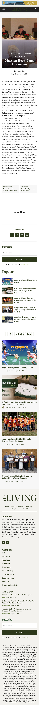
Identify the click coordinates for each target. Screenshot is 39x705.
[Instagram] (7, 542)
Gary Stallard (9, 371)
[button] (3, 9)
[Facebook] (12, 235)
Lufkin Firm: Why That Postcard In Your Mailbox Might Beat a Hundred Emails (25, 291)
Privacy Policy (24, 264)
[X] (17, 235)
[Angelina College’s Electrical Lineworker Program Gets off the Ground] (7, 300)
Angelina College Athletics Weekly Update (17, 367)
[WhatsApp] (27, 235)
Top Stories (19, 56)
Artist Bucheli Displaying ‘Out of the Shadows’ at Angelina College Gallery (25, 319)
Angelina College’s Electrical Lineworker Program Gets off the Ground (25, 300)
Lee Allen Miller (10, 407)
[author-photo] (3, 370)
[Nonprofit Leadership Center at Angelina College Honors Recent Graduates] (7, 309)
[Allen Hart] (19, 203)
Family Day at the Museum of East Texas (10, 189)
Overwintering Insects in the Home (28, 189)
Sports (4, 597)
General (27, 53)
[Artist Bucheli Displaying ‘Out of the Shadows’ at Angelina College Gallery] (7, 319)
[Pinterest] (22, 235)
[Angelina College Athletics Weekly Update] (7, 281)
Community (6, 606)
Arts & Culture (13, 53)
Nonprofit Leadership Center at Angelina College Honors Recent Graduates (25, 310)
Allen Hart (21, 71)
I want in (18, 259)
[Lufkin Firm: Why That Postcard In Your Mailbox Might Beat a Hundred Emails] (7, 290)
